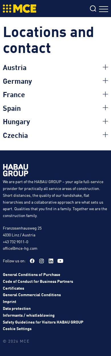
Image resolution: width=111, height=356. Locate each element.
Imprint (9, 301)
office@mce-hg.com (20, 248)
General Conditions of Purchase (31, 274)
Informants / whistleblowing (29, 315)
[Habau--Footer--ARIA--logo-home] (15, 171)
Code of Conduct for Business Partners (38, 281)
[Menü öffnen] (103, 10)
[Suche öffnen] (93, 9)
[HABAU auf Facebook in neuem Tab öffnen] (32, 260)
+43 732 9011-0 (15, 241)
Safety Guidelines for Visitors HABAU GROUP (43, 322)
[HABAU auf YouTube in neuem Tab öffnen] (60, 260)
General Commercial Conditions (32, 294)
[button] (55, 67)
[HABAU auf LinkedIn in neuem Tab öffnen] (51, 260)
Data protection (17, 308)
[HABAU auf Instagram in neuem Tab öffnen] (41, 260)
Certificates (13, 288)
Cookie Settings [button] (17, 328)
